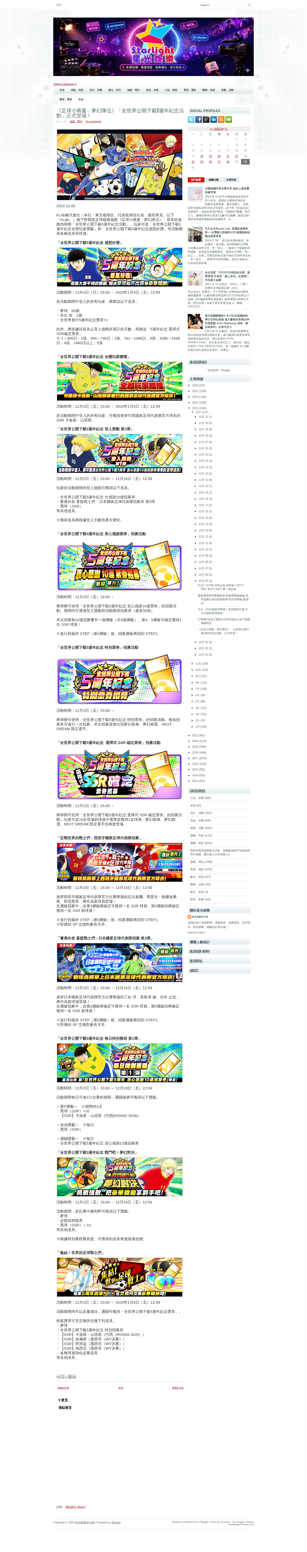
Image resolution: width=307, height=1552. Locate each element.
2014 (195, 775)
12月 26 (204, 448)
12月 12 (204, 536)
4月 (197, 707)
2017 (195, 758)
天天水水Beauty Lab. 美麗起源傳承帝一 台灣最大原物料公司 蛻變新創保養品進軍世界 (227, 232)
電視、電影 (190, 90)
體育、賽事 (66, 99)
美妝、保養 (152, 90)
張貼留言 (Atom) (75, 1507)
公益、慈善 (171, 90)
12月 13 (204, 530)
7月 (197, 688)
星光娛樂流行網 (200, 917)
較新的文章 (63, 1388)
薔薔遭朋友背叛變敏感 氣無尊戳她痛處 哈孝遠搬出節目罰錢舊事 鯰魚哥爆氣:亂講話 (223, 599)
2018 (195, 752)
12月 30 (204, 423)
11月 (198, 663)
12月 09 (204, 555)
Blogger (225, 370)
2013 (195, 781)
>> (226, 129)
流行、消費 (96, 90)
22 (236, 156)
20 (219, 156)
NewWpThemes (191, 1522)
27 (219, 161)
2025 (195, 391)
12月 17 (204, 505)
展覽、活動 (227, 90)
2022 (195, 408)
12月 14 (204, 524)
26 (210, 161)
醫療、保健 (208, 90)
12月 (198, 412)
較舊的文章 (178, 1388)
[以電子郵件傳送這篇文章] (58, 1377)
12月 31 (204, 416)
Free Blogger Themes (243, 1522)
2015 (195, 769)
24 (193, 161)
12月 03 (204, 642)
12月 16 (204, 511)
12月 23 (204, 467)
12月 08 (204, 561)
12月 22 (204, 473)
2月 (197, 720)
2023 (195, 402)
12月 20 (204, 486)
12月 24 (204, 460)
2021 (195, 735)
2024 (195, 396)
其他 (80, 99)
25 (201, 161)
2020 (195, 741)
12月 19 (204, 492)
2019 (195, 746)
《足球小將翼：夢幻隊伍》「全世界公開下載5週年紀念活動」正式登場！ (120, 113)
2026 (195, 385)
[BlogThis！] (62, 1377)
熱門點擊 (196, 179)
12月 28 (204, 435)
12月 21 (204, 479)
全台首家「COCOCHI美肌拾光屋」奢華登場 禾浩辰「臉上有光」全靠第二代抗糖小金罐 (227, 276)
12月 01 (204, 654)
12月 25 (204, 454)
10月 (198, 669)
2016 (195, 763)
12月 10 (204, 549)
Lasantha (225, 1522)
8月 (197, 682)
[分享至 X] (66, 1377)
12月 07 (204, 568)
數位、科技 (114, 90)
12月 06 (204, 574)
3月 (197, 714)
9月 (197, 676)
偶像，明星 (197, 835)
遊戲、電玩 (133, 90)
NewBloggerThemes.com (241, 1524)
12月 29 (204, 429)
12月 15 (204, 517)
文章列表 (231, 179)
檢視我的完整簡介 (197, 932)
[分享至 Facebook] (70, 1377)
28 (227, 161)
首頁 (58, 5)
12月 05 (204, 580)
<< (211, 129)
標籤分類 (214, 179)
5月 (197, 701)
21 (227, 156)
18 (201, 156)
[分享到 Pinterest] (74, 1377)
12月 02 (204, 648)
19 (210, 156)
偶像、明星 (77, 90)
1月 (197, 726)
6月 (197, 695)
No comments (93, 121)
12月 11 (204, 543)
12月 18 (204, 498)
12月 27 (204, 442)
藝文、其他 (197, 891)
